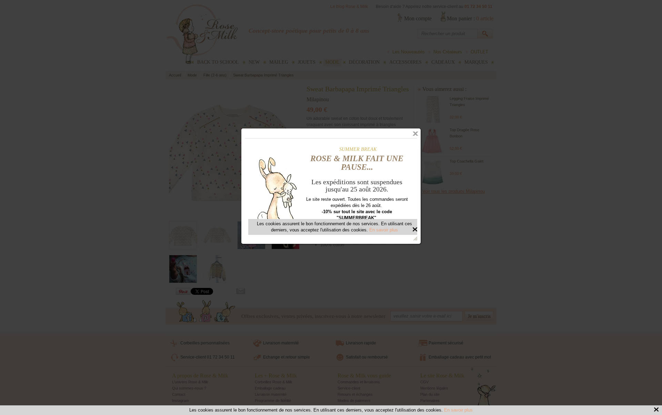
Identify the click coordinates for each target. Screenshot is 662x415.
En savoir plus (458, 410)
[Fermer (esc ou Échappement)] (415, 133)
